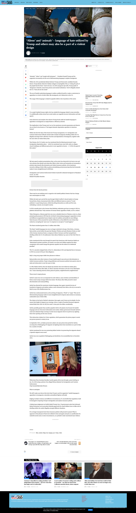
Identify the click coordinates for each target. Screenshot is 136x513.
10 (87, 163)
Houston (94, 124)
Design (44, 432)
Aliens (37, 432)
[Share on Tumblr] (25, 91)
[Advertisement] (57, 69)
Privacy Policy (46, 510)
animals (40, 432)
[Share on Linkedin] (25, 87)
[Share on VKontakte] (25, 98)
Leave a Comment (75, 451)
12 (94, 163)
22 (106, 167)
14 (102, 163)
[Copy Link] (25, 111)
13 (98, 163)
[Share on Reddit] (25, 94)
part (54, 432)
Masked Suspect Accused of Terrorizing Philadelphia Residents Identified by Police (93, 97)
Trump (56, 432)
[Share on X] (25, 74)
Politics (29, 36)
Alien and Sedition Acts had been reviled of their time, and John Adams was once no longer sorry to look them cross (98, 482)
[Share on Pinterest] (25, 81)
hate (47, 432)
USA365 (43, 52)
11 (91, 163)
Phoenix (94, 112)
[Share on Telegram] (25, 101)
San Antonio (95, 118)
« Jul (86, 179)
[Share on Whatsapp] (25, 84)
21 (102, 167)
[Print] (25, 115)
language (50, 432)
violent (60, 432)
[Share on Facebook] (25, 70)
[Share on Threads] (25, 105)
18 (91, 167)
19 (94, 167)
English (90, 66)
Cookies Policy (55, 510)
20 (98, 167)
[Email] (25, 108)
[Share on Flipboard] (25, 77)
